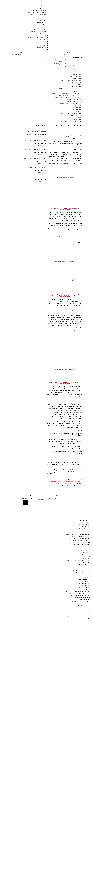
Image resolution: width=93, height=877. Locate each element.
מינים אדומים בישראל (76, 78)
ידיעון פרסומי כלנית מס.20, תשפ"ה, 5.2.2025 (70, 88)
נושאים (80, 84)
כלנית (68, 52)
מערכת (44, 18)
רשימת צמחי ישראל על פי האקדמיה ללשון (71, 80)
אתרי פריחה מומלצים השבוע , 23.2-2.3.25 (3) (35, 158)
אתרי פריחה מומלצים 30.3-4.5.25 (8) (37, 131)
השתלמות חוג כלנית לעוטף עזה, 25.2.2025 (71, 66)
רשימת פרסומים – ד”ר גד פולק (38, 14)
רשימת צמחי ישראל (77, 86)
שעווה (77, 412)
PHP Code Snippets (41, 499)
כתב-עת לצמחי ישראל (64, 54)
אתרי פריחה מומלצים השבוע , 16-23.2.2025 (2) (34, 140)
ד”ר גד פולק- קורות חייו (40, 8)
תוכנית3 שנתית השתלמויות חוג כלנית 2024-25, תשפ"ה (67, 62)
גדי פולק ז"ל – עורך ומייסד (39, 4)
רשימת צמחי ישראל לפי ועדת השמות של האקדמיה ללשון (78, 560)
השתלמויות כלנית (77, 58)
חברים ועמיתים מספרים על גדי (38, 10)
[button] (80, 129)
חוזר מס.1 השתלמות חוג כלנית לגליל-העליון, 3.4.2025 (68, 64)
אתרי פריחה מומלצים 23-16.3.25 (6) (37, 176)
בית (45, 2)
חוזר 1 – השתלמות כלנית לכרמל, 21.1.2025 (70, 70)
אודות (45, 16)
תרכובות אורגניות (70, 410)
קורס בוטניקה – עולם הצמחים (84, 564)
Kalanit (21, 52)
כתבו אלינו (43, 24)
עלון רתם (88, 556)
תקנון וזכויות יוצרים (41, 22)
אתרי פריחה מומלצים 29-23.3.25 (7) (37, 167)
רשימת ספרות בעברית (76, 74)
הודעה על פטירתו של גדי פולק (38, 6)
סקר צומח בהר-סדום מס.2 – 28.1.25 (72, 68)
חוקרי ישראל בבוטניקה (76, 82)
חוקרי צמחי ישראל (86, 562)
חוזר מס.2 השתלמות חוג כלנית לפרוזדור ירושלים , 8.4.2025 (67, 60)
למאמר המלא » (42, 136)
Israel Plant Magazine (17, 54)
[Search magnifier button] (12, 57)
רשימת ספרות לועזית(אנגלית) (84, 550)
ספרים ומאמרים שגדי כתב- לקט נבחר (36, 12)
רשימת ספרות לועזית (76, 76)
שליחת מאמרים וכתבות (40, 20)
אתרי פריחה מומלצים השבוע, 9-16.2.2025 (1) (35, 149)
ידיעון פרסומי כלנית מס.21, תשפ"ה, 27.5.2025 (80, 570)
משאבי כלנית (78, 72)
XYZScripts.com (52, 499)
